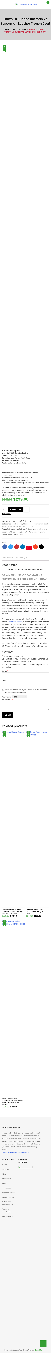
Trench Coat (27, 526)
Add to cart (15, 509)
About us (5, 1169)
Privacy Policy (24, 1152)
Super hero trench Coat (11, 526)
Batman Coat (12, 529)
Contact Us (6, 1188)
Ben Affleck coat (13, 532)
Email (4, 680)
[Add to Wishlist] (26, 509)
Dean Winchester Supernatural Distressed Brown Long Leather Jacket (12, 1101)
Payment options (8, 1193)
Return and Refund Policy (7, 1203)
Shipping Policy (8, 1197)
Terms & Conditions (10, 1152)
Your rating (7, 697)
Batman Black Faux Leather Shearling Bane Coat (36, 911)
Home (4, 1165)
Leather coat (17, 524)
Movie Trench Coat (40, 524)
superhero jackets (15, 621)
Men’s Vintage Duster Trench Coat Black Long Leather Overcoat (12, 911)
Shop (4, 1174)
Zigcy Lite (38, 1350)
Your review (7, 700)
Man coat (27, 524)
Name (5, 671)
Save (29, 547)
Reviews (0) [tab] (21, 557)
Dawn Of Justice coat (30, 532)
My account (6, 1179)
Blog (4, 1183)
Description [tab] (7, 557)
